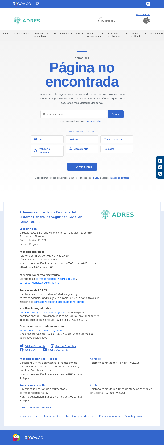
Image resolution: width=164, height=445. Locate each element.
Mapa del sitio (52, 416)
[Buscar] (146, 21)
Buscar (116, 114)
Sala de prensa (134, 416)
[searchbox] (124, 20)
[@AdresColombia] (22, 346)
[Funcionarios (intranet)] (38, 4)
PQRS (96, 178)
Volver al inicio (82, 166)
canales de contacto (119, 178)
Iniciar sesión (143, 14)
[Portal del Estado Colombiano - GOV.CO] (22, 3)
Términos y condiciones (80, 416)
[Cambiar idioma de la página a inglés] (148, 4)
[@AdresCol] (22, 350)
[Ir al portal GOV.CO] (34, 440)
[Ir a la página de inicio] (27, 21)
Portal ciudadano (109, 416)
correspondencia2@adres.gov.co (39, 282)
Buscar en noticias (94, 121)
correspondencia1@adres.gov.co (55, 278)
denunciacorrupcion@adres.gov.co (41, 330)
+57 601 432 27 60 (58, 255)
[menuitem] (5, 35)
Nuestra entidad (29, 416)
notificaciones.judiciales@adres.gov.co (43, 312)
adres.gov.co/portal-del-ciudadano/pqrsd (59, 302)
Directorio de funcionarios (36, 407)
